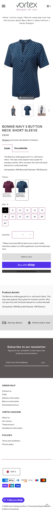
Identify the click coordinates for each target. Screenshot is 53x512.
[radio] (8, 190)
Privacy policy (8, 444)
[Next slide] (48, 67)
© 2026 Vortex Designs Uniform (14, 506)
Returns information (10, 401)
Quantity (6, 235)
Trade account (8, 424)
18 (5, 217)
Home (5, 17)
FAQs (4, 394)
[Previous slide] (5, 67)
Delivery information (10, 398)
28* (42, 217)
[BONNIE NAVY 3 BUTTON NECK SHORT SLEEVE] (13, 111)
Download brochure (10, 405)
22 (20, 217)
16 (42, 210)
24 (27, 217)
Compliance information (12, 428)
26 (35, 217)
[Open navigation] (8, 6)
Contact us (6, 391)
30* (5, 223)
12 (27, 210)
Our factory (7, 421)
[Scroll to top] (47, 504)
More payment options (26, 271)
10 (20, 210)
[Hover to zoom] (26, 68)
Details (7, 148)
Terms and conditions (11, 441)
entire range (16, 17)
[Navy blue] (27, 111)
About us (6, 418)
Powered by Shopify (36, 506)
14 (35, 210)
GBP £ (13, 472)
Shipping (6, 140)
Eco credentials (20, 148)
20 (13, 217)
